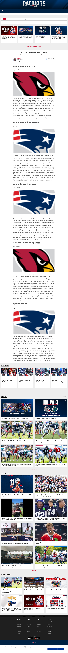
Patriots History (19, 629)
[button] (31, 43)
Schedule (29, 629)
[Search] (49, 11)
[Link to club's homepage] (3, 11)
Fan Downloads (49, 626)
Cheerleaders (19, 631)
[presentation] (66, 44)
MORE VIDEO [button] (34, 570)
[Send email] (51, 59)
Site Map (19, 633)
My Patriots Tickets (38, 622)
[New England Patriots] (34, 643)
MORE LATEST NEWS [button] (34, 469)
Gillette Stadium (38, 629)
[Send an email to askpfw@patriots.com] (19, 61)
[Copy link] (53, 59)
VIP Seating (38, 626)
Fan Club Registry (49, 622)
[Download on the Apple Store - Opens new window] (30, 638)
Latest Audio (19, 624)
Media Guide (49, 629)
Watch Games (39, 631)
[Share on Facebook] (47, 59)
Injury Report (29, 624)
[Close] (66, 649)
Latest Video (19, 622)
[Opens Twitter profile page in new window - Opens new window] (18, 61)
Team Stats (28, 626)
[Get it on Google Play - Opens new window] (37, 638)
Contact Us (49, 633)
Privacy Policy (22, 651)
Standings (28, 631)
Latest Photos (19, 626)
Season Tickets (39, 624)
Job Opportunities (49, 631)
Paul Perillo (19, 58)
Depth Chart (29, 622)
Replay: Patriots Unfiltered (11, 19)
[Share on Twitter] (49, 59)
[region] (34, 649)
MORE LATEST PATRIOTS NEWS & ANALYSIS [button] (34, 46)
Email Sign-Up (49, 624)
